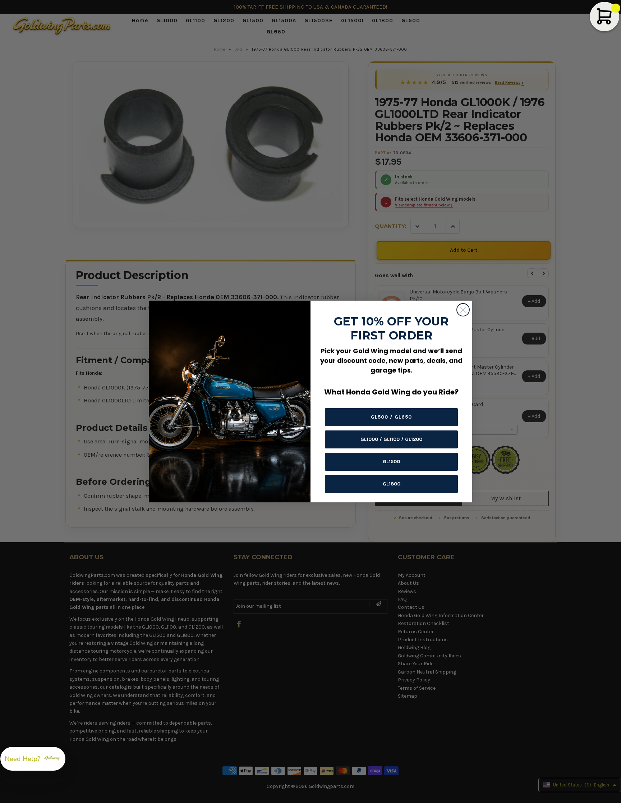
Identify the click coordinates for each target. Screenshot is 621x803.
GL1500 (391, 461)
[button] (32, 759)
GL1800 (391, 484)
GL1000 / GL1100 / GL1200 (391, 439)
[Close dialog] (463, 310)
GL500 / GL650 (391, 417)
